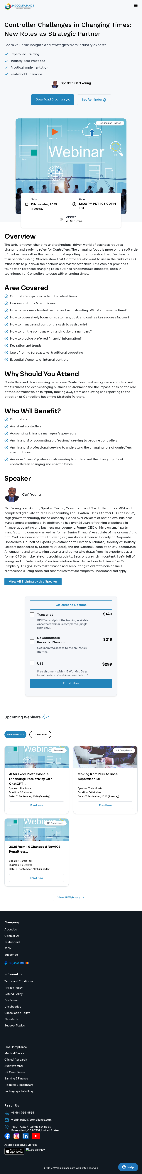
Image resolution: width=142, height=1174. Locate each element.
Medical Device (14, 1053)
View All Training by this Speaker (33, 581)
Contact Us (11, 935)
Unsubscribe (12, 1006)
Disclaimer (11, 1000)
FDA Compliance (15, 1047)
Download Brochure (51, 99)
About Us (10, 929)
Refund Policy (13, 994)
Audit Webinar (13, 1066)
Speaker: (76, 83)
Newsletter (12, 1019)
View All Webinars (69, 897)
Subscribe (11, 954)
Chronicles (40, 734)
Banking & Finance (16, 1078)
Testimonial (12, 942)
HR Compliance (14, 1072)
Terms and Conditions (18, 981)
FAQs (7, 948)
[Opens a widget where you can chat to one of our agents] (128, 1167)
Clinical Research (15, 1059)
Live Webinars (15, 734)
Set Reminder (92, 100)
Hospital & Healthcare (18, 1085)
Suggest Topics (14, 1025)
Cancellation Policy (17, 1013)
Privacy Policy (13, 987)
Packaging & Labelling (18, 1091)
